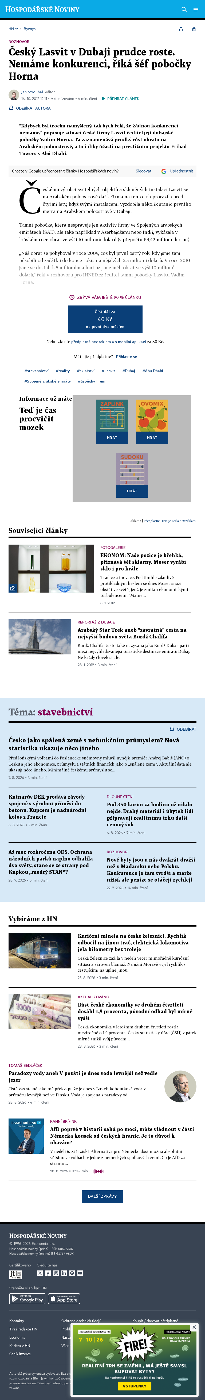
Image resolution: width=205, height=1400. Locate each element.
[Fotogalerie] (13, 588)
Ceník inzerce (20, 1354)
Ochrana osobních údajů (81, 1321)
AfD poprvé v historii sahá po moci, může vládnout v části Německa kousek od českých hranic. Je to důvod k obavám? (122, 1136)
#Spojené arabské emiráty (48, 381)
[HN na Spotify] (72, 1273)
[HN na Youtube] (80, 1273)
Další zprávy (102, 1196)
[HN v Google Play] (27, 1298)
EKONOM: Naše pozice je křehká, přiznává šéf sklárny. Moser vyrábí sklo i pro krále (143, 562)
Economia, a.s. (43, 1244)
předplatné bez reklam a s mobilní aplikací (108, 341)
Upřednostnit (181, 171)
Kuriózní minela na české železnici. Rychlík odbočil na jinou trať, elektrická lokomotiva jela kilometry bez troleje (133, 943)
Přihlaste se (126, 356)
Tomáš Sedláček (25, 1065)
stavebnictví (65, 712)
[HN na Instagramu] (56, 1273)
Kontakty (16, 1321)
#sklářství (85, 370)
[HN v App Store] (64, 1298)
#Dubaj (129, 370)
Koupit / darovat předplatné (155, 1321)
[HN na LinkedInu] (64, 1273)
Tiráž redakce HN (23, 1329)
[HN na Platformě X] (40, 1273)
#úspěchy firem (91, 381)
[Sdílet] (181, 29)
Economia (17, 1337)
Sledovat (144, 171)
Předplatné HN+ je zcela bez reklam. (170, 521)
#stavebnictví (37, 370)
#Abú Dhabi (153, 370)
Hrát (112, 437)
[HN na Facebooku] (48, 1273)
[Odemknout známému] (193, 29)
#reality (63, 370)
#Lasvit (108, 370)
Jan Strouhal (32, 92)
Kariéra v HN (19, 1346)
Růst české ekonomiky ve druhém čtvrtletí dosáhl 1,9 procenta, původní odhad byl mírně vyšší (135, 1012)
